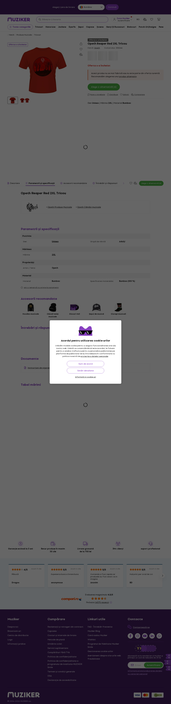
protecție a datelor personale (94, 356)
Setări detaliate (85, 370)
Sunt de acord (86, 363)
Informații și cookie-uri (85, 377)
